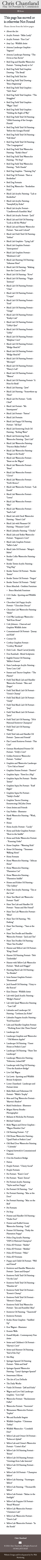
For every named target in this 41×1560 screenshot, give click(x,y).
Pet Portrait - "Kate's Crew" (17, 1174)
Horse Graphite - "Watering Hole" (20, 845)
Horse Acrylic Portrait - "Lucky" (19, 826)
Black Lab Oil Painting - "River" (19, 274)
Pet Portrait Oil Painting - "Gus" (19, 1189)
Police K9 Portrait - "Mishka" (18, 1248)
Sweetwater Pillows (14, 1375)
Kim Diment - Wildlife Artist (18, 991)
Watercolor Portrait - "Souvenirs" (19, 1406)
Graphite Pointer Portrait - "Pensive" (21, 770)
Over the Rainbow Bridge (17, 1158)
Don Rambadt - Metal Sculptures (20, 654)
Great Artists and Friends (16, 807)
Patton (9, 1162)
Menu (21, 11)
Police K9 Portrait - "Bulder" (18, 1245)
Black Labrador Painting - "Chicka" (21, 530)
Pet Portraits (11, 1207)
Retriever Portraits (14, 1315)
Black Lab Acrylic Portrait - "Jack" (20, 215)
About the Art (12, 31)
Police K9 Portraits (14, 1256)
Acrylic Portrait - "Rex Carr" (17, 39)
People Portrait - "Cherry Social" (19, 1166)
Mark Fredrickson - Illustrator (18, 1105)
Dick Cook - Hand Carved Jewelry (20, 650)
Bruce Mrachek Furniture (19, 590)
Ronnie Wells (12, 1331)
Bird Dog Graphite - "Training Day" (21, 171)
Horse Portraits (12, 856)
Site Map (10, 1357)
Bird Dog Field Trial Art (16, 76)
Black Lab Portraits (14, 417)
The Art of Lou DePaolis (16, 1379)
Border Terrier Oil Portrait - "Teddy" (21, 582)
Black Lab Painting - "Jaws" (17, 387)
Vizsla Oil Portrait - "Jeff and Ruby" (21, 1387)
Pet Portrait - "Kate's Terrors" (18, 1178)
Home (9, 822)
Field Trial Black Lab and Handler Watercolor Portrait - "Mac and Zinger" (20, 683)
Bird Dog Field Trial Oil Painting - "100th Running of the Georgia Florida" (20, 120)
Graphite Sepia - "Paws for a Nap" (20, 774)
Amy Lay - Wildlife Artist (16, 43)
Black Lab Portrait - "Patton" (18, 413)
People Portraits (13, 1170)
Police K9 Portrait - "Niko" (17, 1252)
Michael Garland (13, 1120)
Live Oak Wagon (13, 1072)
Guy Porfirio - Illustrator (16, 811)
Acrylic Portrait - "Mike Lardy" (19, 35)
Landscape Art (12, 1032)
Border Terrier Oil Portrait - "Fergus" (21, 578)
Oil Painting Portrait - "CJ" (17, 1132)
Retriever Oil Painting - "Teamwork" (21, 1312)
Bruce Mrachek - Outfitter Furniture (21, 586)
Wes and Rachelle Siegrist (17, 1417)
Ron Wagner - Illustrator (16, 1327)
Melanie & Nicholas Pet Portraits (20, 1116)
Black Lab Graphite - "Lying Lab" (20, 241)
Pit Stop (9, 1211)
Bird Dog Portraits (14, 182)
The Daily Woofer (13, 1383)
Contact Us (11, 638)
